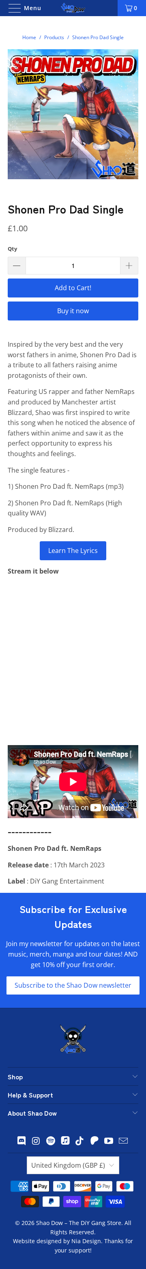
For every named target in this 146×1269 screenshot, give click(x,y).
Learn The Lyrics (73, 550)
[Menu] (11, 8)
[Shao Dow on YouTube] (109, 1141)
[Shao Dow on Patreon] (94, 1141)
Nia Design (86, 1241)
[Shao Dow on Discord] (22, 1141)
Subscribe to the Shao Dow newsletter (73, 985)
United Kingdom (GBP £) (68, 1165)
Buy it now (73, 310)
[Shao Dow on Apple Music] (65, 1141)
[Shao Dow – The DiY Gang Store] (73, 8)
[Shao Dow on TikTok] (80, 1141)
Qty (12, 248)
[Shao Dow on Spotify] (51, 1141)
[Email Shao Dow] (123, 1141)
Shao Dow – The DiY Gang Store (78, 1223)
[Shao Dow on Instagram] (36, 1141)
